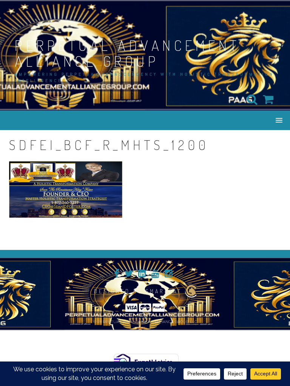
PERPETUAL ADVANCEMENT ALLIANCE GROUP (127, 53)
